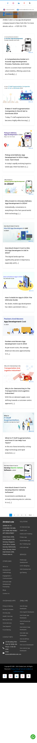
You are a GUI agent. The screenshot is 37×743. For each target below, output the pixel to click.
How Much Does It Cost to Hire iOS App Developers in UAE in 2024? (17, 250)
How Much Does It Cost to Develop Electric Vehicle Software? (15, 489)
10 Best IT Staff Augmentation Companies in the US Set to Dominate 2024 (17, 111)
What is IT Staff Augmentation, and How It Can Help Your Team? (18, 440)
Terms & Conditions (26, 669)
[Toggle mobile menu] (33, 14)
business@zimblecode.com (26, 9)
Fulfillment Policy (18, 671)
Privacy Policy (15, 669)
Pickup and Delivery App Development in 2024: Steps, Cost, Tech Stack (16, 157)
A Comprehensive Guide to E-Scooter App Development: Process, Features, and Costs (17, 61)
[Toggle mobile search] (30, 14)
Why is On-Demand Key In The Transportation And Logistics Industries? (17, 390)
